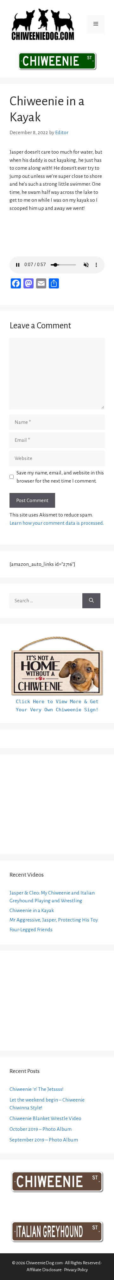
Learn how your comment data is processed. (57, 523)
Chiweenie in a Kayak (32, 910)
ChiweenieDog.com (44, 1263)
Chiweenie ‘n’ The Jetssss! (37, 1089)
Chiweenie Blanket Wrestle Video (45, 1118)
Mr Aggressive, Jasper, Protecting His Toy (54, 919)
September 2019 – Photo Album (44, 1139)
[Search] (91, 600)
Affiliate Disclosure (44, 1269)
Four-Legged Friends (31, 929)
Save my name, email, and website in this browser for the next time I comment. (60, 477)
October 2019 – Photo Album (41, 1129)
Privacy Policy (76, 1269)
